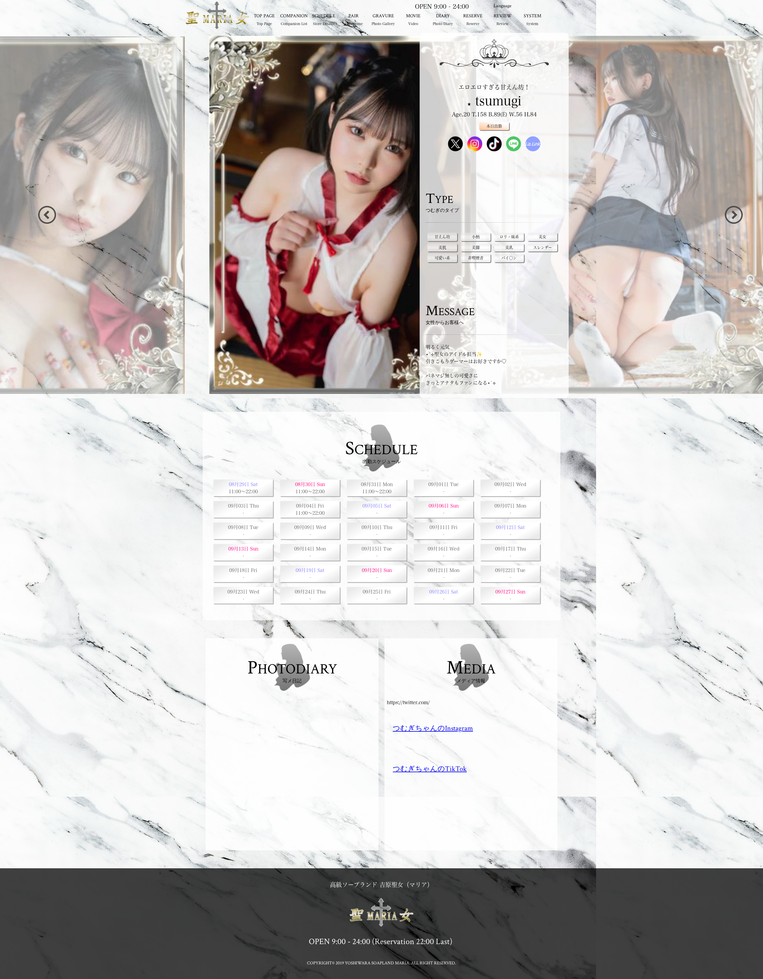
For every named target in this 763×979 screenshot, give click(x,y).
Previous (734, 215)
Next (47, 215)
